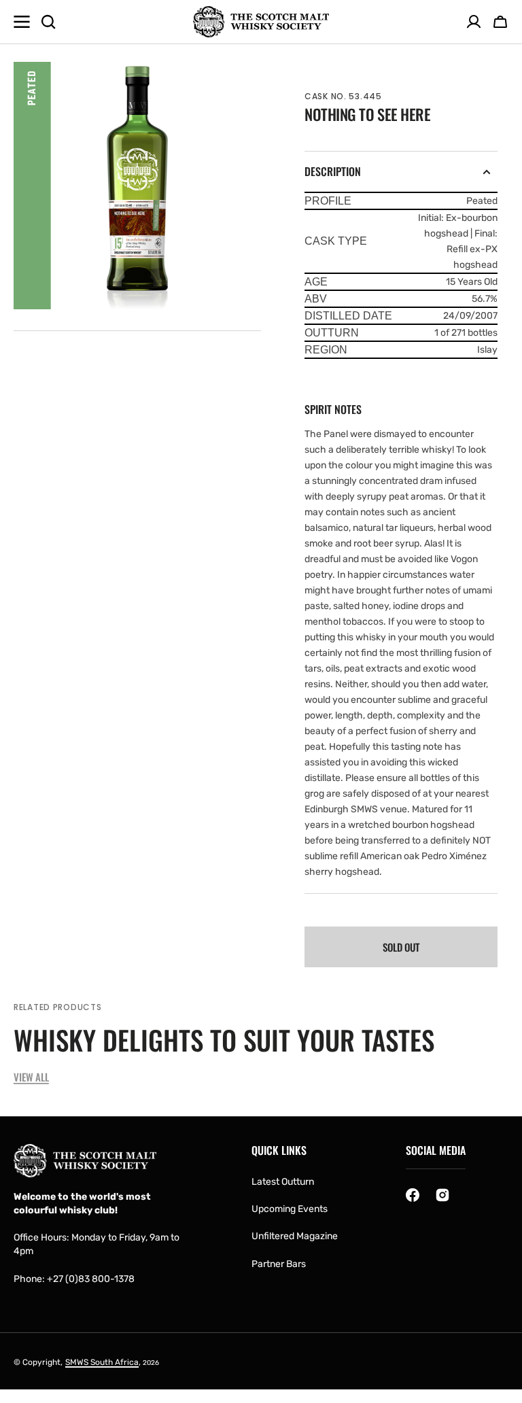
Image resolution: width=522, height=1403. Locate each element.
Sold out (401, 946)
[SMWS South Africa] (261, 22)
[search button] (48, 22)
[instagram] (442, 1195)
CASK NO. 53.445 (343, 96)
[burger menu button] (22, 22)
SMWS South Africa (102, 1362)
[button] (500, 22)
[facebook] (413, 1195)
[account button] (474, 22)
